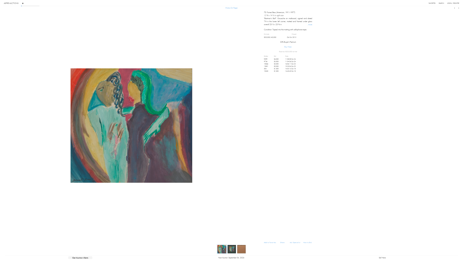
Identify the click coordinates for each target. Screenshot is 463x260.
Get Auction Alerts (80, 257)
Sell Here (382, 257)
